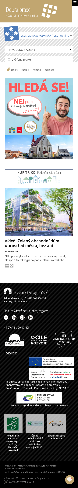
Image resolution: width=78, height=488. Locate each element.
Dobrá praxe (22, 11)
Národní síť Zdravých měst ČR (31, 292)
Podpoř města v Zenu (39, 172)
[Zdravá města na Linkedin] (15, 317)
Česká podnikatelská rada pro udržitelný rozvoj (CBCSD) (34, 441)
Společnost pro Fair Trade (56, 437)
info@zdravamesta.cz (15, 468)
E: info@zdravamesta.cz (17, 301)
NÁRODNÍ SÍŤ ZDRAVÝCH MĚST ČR (21, 478)
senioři (25, 70)
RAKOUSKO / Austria (21, 49)
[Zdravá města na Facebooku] (7, 317)
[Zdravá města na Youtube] (31, 317)
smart (14, 70)
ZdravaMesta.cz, (13, 298)
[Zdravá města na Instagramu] (23, 317)
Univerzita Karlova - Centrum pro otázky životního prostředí (13, 443)
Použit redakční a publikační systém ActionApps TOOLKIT (34, 471)
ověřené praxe (21, 59)
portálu (31, 381)
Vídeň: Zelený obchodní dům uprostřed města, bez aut (32, 243)
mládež (37, 70)
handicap (49, 70)
